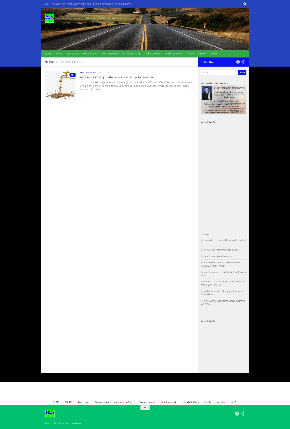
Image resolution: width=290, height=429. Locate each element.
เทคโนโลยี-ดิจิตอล (174, 53)
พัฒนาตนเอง (73, 53)
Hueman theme (76, 423)
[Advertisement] (223, 176)
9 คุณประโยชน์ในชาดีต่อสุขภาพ (218, 256)
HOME (48, 53)
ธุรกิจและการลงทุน (132, 53)
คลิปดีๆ (214, 53)
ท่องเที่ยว (202, 53)
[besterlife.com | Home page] (49, 18)
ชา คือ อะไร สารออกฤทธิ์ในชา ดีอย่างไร (221, 249)
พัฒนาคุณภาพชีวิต (110, 53)
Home (45, 3)
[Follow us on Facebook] (238, 62)
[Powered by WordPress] (55, 423)
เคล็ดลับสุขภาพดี (153, 53)
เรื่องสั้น (190, 53)
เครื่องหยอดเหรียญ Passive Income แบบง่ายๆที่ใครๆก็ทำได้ (117, 77)
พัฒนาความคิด (90, 53)
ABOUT (59, 53)
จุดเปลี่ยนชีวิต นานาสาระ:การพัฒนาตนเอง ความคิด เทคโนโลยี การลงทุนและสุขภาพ (92, 3)
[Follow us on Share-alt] (243, 62)
